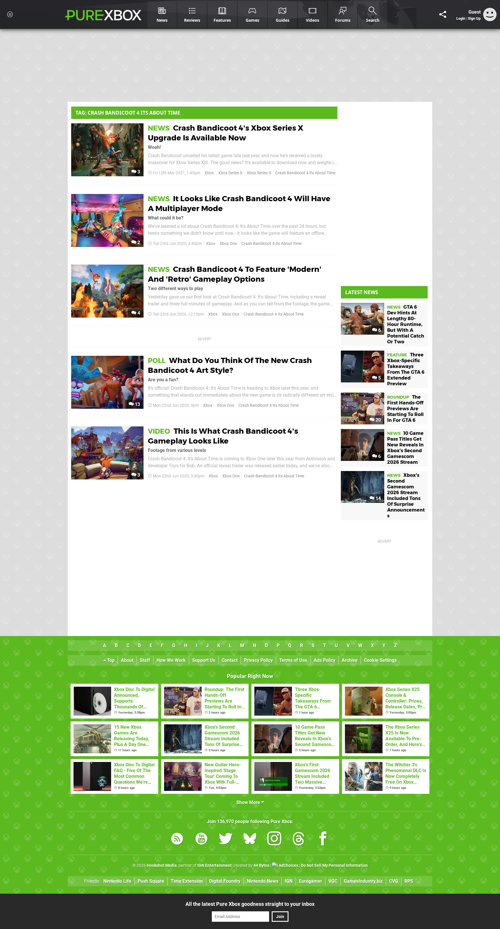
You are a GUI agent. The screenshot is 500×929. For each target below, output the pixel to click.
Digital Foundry (224, 881)
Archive (350, 660)
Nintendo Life (117, 881)
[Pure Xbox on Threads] (298, 839)
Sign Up (474, 18)
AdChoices (288, 865)
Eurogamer (310, 881)
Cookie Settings (380, 660)
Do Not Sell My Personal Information (334, 865)
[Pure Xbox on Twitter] (225, 839)
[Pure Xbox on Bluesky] (250, 839)
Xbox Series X (230, 173)
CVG (393, 881)
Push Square (151, 881)
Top (110, 660)
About (127, 660)
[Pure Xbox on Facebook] (323, 839)
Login (460, 18)
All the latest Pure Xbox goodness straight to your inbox (250, 904)
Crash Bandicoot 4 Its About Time (305, 173)
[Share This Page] (443, 14)
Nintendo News (262, 881)
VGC (332, 881)
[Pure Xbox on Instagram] (274, 839)
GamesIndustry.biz (363, 881)
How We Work (171, 660)
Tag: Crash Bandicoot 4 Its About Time (128, 112)
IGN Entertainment (214, 865)
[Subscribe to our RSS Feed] (177, 839)
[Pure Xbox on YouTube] (201, 839)
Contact (230, 660)
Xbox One (228, 243)
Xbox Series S (259, 173)
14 (377, 498)
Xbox (209, 173)
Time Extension (187, 881)
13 (137, 404)
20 (377, 420)
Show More (248, 802)
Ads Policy (324, 660)
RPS (409, 881)
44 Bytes (261, 865)
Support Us (203, 660)
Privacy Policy (258, 660)
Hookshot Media (162, 865)
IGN (289, 881)
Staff (145, 660)
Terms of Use (293, 660)
